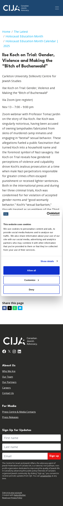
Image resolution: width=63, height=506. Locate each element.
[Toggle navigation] (57, 8)
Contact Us (8, 393)
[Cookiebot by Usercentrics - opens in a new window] (47, 214)
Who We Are (8, 371)
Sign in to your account (12, 492)
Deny (31, 289)
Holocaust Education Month (24, 36)
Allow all (31, 270)
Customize (29, 280)
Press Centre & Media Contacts (19, 411)
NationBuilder (20, 495)
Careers (6, 387)
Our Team (7, 376)
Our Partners (9, 382)
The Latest (21, 32)
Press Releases (10, 417)
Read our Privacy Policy (12, 498)
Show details (47, 261)
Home (6, 32)
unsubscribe (45, 476)
